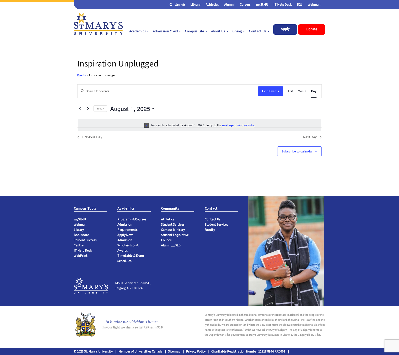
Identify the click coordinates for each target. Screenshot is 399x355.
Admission (124, 240)
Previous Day (92, 137)
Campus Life (194, 31)
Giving (237, 31)
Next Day (310, 137)
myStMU (262, 4)
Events (81, 75)
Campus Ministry (173, 229)
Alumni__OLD (171, 245)
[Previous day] (79, 108)
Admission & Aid (165, 31)
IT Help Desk (282, 4)
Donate (311, 29)
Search (180, 4)
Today (100, 108)
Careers (245, 4)
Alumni (229, 4)
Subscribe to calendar (297, 151)
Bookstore (81, 235)
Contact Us (257, 31)
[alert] (199, 125)
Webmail (314, 4)
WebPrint (80, 255)
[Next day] (87, 108)
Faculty (210, 229)
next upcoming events (238, 125)
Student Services (173, 224)
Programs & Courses (131, 219)
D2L (299, 4)
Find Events (270, 91)
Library (195, 4)
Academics (137, 31)
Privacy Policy (196, 351)
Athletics (212, 4)
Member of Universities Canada (140, 351)
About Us (218, 31)
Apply (285, 28)
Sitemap (174, 351)
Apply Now (125, 235)
